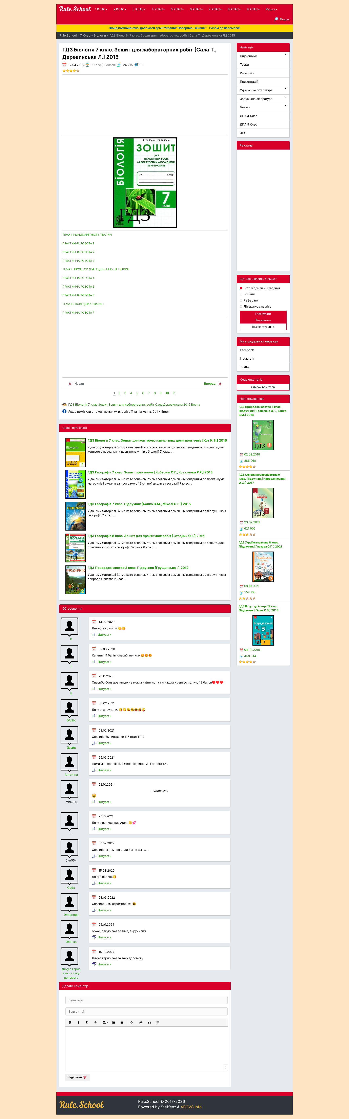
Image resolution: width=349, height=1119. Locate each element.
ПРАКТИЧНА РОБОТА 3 (78, 260)
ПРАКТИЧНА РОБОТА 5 (78, 286)
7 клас (92, 404)
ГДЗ (71, 404)
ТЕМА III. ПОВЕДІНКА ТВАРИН (83, 304)
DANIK (71, 720)
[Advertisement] (145, 105)
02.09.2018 (252, 454)
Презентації (249, 82)
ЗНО (243, 133)
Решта (270, 9)
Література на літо (257, 306)
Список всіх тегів (263, 387)
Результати (263, 320)
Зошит (103, 404)
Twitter (245, 367)
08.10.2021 (251, 586)
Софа (71, 888)
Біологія (109, 65)
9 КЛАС (252, 9)
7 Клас (96, 65)
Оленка (71, 942)
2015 (186, 404)
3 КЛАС (138, 9)
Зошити (249, 294)
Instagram (247, 358)
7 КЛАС (214, 9)
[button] (70, 1022)
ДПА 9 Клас (248, 124)
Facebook (247, 350)
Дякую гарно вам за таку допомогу (71, 973)
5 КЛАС (176, 9)
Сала (158, 404)
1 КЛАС (100, 9)
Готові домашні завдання (261, 288)
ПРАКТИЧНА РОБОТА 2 (78, 252)
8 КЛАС (233, 9)
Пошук (285, 19)
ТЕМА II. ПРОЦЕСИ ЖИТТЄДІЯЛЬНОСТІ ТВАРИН (95, 269)
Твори (244, 64)
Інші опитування (263, 326)
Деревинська (173, 404)
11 (174, 393)
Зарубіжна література (256, 99)
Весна (195, 404)
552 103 (250, 592)
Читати (245, 107)
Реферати (247, 73)
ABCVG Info (191, 1107)
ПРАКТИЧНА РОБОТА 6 (78, 295)
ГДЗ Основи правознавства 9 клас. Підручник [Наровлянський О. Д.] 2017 (262, 478)
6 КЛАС (195, 9)
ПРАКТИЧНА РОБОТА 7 (78, 312)
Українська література (256, 90)
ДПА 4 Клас (248, 116)
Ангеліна (71, 775)
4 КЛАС (157, 9)
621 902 (249, 528)
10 (167, 393)
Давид (71, 747)
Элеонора (71, 915)
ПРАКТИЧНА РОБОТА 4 (78, 277)
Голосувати (263, 313)
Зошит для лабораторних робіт (131, 404)
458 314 (250, 656)
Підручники (248, 56)
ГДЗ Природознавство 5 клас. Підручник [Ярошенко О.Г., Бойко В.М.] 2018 (262, 411)
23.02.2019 (252, 522)
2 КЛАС (119, 9)
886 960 (250, 461)
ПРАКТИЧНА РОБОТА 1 (78, 243)
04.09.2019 (252, 650)
